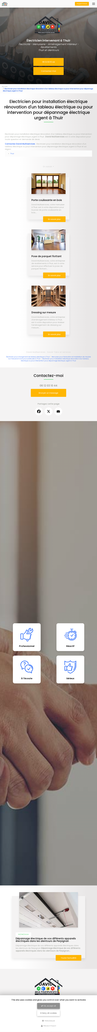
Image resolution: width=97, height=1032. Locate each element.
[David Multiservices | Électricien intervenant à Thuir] (5, 2)
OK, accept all (49, 1006)
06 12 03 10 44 (48, 62)
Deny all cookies (49, 1013)
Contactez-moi (48, 71)
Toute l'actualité (68, 958)
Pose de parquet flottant (46, 256)
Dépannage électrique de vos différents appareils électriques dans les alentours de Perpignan (46, 940)
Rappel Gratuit (82, 4)
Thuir (12, 153)
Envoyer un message (48, 393)
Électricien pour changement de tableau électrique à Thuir (28, 357)
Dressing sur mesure (43, 312)
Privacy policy (49, 1026)
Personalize (49, 1021)
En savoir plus (54, 219)
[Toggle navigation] (93, 4)
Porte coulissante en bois (46, 200)
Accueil (4, 86)
